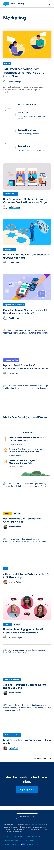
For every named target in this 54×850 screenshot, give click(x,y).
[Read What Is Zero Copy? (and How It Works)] (27, 398)
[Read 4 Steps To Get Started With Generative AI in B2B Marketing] (27, 551)
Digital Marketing (12, 679)
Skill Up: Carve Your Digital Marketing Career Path (22, 461)
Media (7, 513)
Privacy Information (33, 836)
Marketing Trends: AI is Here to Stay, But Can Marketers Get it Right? (25, 311)
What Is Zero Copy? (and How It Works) (25, 417)
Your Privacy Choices (33, 844)
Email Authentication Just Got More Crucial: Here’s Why (27, 439)
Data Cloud (9, 249)
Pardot (7, 63)
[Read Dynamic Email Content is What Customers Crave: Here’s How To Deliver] (27, 342)
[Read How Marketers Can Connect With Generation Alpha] (27, 495)
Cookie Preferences (11, 844)
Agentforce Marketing (14, 305)
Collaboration (11, 194)
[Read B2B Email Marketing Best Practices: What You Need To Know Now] (27, 44)
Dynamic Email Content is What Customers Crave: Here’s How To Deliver (25, 367)
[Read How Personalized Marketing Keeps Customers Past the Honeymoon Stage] (27, 176)
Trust (25, 840)
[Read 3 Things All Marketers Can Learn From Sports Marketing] (27, 662)
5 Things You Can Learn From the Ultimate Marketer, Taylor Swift (25, 450)
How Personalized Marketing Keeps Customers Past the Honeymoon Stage (25, 201)
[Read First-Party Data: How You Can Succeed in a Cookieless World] (27, 232)
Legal (6, 836)
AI (5, 569)
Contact (33, 840)
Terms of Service (17, 836)
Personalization (11, 360)
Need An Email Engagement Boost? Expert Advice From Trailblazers (23, 631)
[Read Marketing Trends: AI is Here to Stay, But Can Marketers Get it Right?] (27, 287)
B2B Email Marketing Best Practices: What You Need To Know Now (23, 72)
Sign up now (27, 789)
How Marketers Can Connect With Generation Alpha (22, 520)
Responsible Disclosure (12, 840)
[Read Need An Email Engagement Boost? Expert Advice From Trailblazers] (27, 606)
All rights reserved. (35, 825)
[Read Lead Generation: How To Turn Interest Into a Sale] (27, 717)
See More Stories (40, 758)
